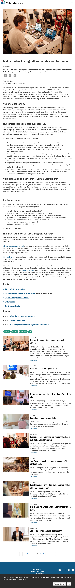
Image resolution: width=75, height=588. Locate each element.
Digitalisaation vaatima (15, 293)
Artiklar (7, 331)
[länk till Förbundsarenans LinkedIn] (72, 571)
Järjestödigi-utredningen (16, 289)
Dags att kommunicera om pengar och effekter (47, 342)
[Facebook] (5, 75)
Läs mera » (34, 360)
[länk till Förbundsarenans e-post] (64, 571)
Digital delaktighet (18, 320)
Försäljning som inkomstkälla (43, 418)
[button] (72, 2)
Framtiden (23, 331)
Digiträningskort (28, 270)
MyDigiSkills (7, 257)
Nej (69, 584)
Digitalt (15, 331)
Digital (6, 246)
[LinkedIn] (10, 75)
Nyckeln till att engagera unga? (44, 368)
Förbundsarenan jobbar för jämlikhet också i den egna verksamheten (50, 438)
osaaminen (30, 293)
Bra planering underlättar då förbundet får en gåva (50, 508)
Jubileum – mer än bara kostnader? (46, 530)
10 (50, 554)
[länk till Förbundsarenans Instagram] (68, 571)
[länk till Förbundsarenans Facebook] (60, 571)
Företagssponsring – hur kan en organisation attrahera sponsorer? (50, 486)
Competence (13, 246)
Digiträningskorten (13, 306)
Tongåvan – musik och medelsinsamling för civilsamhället (49, 462)
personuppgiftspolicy (19, 579)
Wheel (21, 246)
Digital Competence (13, 297)
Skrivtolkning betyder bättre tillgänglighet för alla (50, 396)
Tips (30, 331)
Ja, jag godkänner (59, 584)
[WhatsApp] (15, 75)
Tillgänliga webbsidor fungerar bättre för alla (29, 324)
